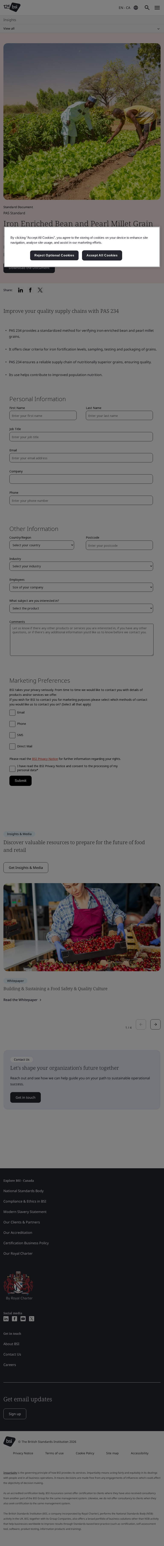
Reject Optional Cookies (54, 255)
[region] (82, 247)
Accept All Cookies (102, 255)
